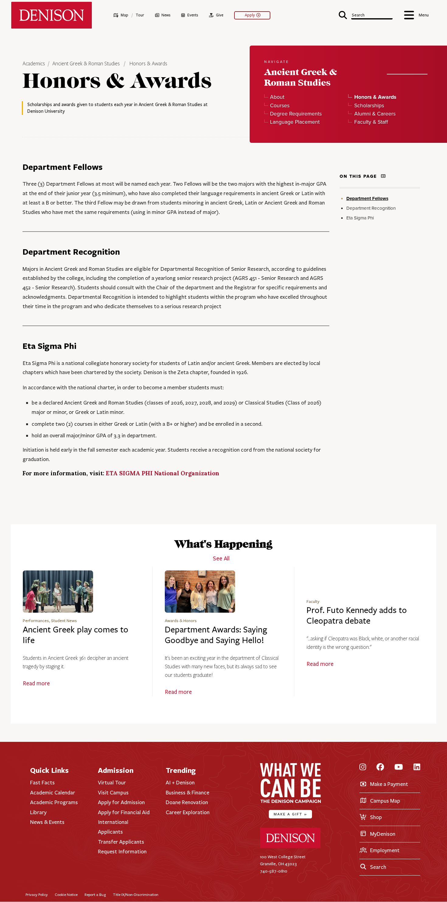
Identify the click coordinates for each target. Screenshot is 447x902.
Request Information (122, 851)
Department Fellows (367, 198)
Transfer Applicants (121, 841)
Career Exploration (188, 812)
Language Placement (295, 122)
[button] (365, 14)
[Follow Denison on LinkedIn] (417, 767)
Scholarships (369, 105)
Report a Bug (95, 894)
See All (221, 558)
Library (38, 812)
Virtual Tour (112, 782)
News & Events (47, 822)
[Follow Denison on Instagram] (362, 767)
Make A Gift (290, 814)
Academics (34, 64)
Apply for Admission (121, 802)
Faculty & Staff (371, 122)
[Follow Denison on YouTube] (398, 767)
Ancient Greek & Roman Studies (86, 64)
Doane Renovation (187, 802)
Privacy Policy (37, 894)
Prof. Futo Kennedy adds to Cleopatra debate (357, 615)
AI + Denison (180, 782)
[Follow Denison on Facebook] (380, 767)
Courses (279, 105)
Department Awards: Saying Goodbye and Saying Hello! (216, 635)
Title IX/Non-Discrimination (135, 894)
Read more (36, 683)
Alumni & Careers (374, 113)
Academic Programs (54, 802)
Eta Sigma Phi (360, 218)
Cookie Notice (66, 894)
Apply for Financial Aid (124, 812)
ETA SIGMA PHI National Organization (162, 473)
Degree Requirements (296, 113)
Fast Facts (42, 782)
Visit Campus (113, 792)
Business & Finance (187, 792)
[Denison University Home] (290, 846)
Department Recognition (371, 208)
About (277, 97)
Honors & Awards (148, 64)
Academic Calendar (52, 792)
